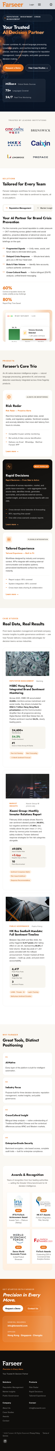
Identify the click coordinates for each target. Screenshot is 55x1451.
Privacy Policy (35, 1433)
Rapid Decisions (36, 1391)
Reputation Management (13, 1387)
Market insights (9, 1391)
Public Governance (11, 1395)
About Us (6, 1408)
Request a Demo (13, 67)
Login (31, 4)
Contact (6, 1420)
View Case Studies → (38, 67)
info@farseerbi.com (18, 1325)
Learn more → (12, 451)
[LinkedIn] (5, 1441)
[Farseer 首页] (13, 4)
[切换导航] (39, 4)
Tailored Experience (37, 1395)
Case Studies (8, 1412)
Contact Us (33, 1308)
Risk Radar (33, 1387)
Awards (6, 1416)
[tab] (18, 208)
